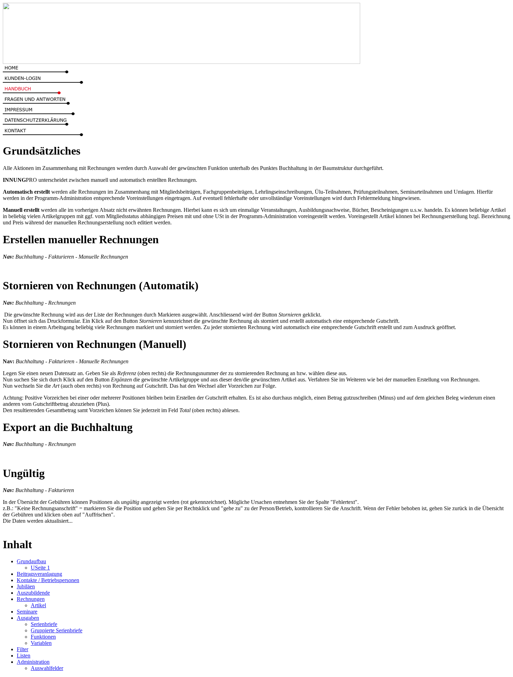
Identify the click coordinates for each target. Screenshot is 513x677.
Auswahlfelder (47, 668)
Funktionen (43, 637)
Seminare (27, 612)
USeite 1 (40, 568)
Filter (22, 649)
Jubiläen (26, 586)
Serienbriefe (44, 624)
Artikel (38, 605)
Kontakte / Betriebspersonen (48, 580)
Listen (23, 656)
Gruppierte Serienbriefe (56, 630)
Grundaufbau (31, 561)
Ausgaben (28, 618)
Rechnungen (31, 599)
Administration (33, 662)
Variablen (41, 643)
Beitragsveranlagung (39, 574)
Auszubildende (33, 593)
